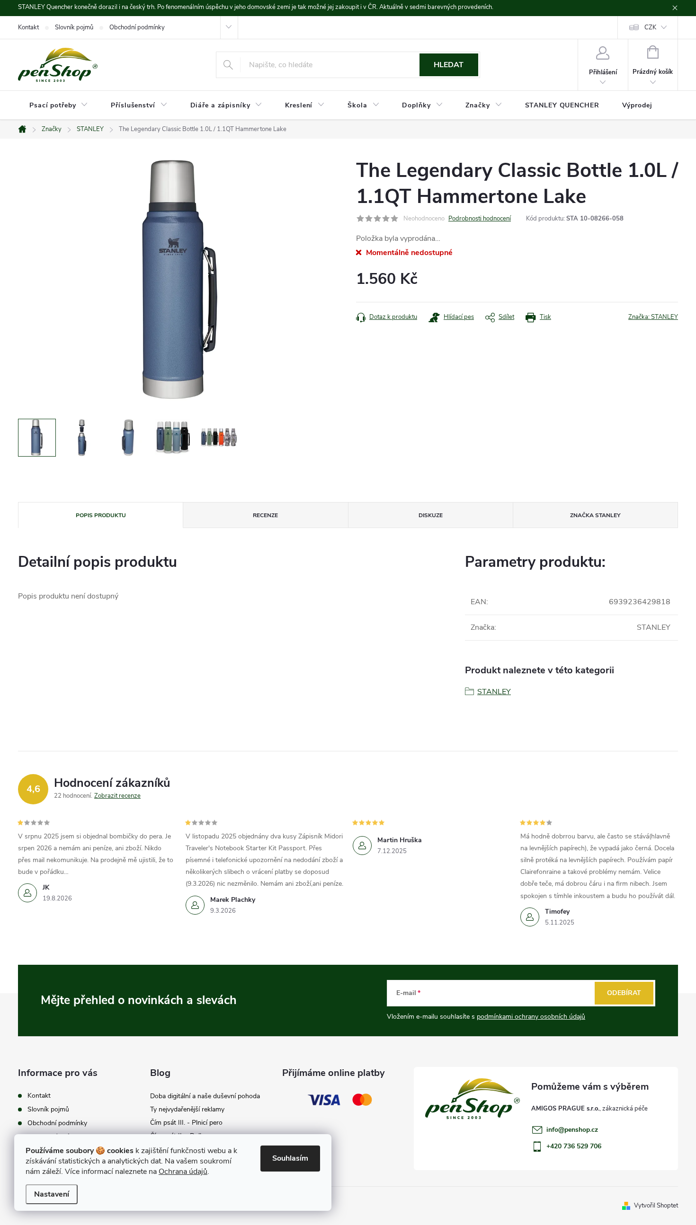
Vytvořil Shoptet (656, 1205)
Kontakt (28, 27)
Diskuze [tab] (431, 515)
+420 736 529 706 (573, 1146)
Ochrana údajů (183, 1171)
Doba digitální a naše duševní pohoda (205, 1096)
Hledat (449, 65)
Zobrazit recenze (117, 796)
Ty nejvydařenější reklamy (187, 1109)
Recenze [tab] (265, 515)
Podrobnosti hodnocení (479, 218)
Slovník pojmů (74, 27)
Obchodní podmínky (137, 27)
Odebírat (624, 992)
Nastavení (51, 1194)
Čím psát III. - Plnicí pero (186, 1122)
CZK (650, 27)
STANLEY (494, 692)
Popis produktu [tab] (101, 515)
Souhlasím (290, 1158)
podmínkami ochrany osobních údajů (531, 1016)
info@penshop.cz (572, 1129)
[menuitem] (58, 105)
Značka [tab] (595, 515)
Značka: (653, 317)
